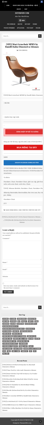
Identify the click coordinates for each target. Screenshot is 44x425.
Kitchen (31, 339)
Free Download (11, 24)
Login (7, 5)
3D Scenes (13, 319)
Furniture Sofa (31, 336)
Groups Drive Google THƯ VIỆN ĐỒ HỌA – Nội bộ (25, 5)
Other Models (23, 344)
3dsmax (35, 24)
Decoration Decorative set (10, 326)
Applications (20, 28)
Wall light (6, 354)
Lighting (37, 339)
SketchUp (27, 24)
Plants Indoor (18, 349)
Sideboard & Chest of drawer (32, 349)
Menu (5, 2)
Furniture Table (7, 339)
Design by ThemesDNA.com (22, 423)
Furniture (25, 210)
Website (5, 276)
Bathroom (13, 321)
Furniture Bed (7, 334)
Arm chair (5, 321)
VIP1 (30, 351)
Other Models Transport (10, 346)
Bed (19, 321)
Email (5, 269)
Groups (19, 9)
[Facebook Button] (42, 2)
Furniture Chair (32, 210)
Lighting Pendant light (9, 341)
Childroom (6, 324)
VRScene (38, 28)
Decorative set (30, 329)
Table (8, 351)
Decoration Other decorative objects (13, 329)
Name (5, 262)
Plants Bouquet (7, 349)
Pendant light (23, 346)
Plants (31, 346)
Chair (20, 210)
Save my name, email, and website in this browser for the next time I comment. (21, 287)
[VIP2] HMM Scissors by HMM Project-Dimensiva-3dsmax (21, 405)
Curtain (13, 324)
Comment (6, 238)
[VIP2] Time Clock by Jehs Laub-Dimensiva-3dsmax (19, 370)
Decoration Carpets (31, 324)
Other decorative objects (10, 344)
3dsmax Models (14, 210)
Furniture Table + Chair (20, 339)
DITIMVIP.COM (22, 13)
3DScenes (5, 319)
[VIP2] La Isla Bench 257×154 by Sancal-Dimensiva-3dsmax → (22, 217)
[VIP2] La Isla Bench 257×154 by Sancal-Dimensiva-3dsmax (21, 401)
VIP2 (39, 210)
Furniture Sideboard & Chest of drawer (14, 336)
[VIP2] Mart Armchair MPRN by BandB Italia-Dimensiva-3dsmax (22, 45)
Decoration (20, 324)
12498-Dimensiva (23, 50)
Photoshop (30, 28)
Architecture (32, 319)
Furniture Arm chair (26, 331)
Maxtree (20, 24)
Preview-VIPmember (9, 28)
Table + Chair (15, 351)
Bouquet (24, 321)
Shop (25, 9)
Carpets (30, 321)
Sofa (4, 351)
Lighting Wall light (23, 341)
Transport (24, 351)
